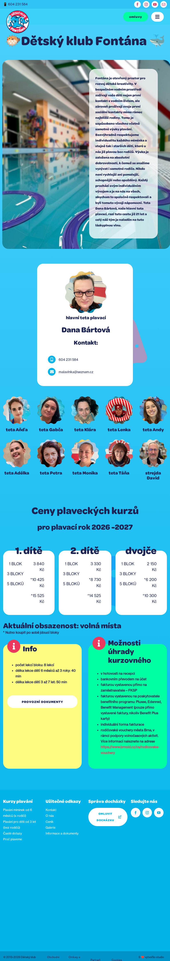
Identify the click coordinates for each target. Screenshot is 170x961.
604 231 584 (18, 4)
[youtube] (155, 4)
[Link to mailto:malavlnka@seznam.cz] (52, 372)
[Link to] (52, 359)
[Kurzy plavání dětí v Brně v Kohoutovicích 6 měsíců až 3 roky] (17, 12)
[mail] (163, 4)
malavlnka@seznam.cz (76, 372)
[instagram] (146, 4)
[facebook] (137, 4)
